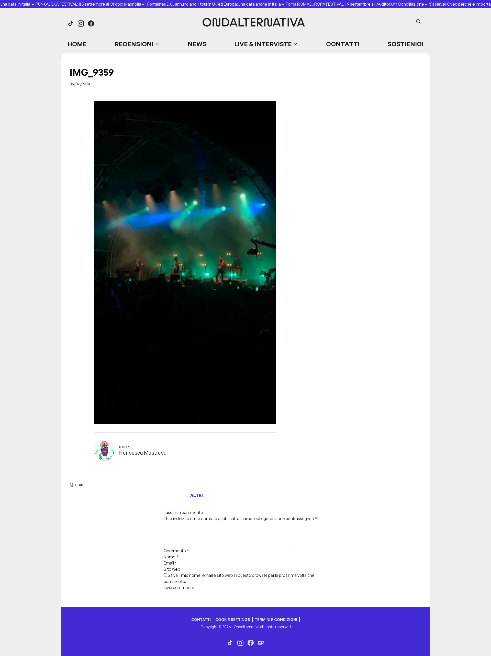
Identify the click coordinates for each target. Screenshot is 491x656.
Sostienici (405, 44)
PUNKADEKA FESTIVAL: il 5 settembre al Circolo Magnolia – (91, 4)
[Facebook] (91, 23)
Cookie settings (232, 619)
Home (77, 44)
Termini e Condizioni (276, 619)
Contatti (343, 44)
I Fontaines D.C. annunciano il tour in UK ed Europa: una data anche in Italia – (215, 4)
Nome (171, 556)
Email (170, 563)
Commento (176, 550)
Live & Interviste (263, 44)
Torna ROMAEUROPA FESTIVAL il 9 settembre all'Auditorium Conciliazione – (357, 4)
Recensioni (134, 44)
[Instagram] (81, 23)
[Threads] (71, 23)
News (197, 44)
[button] (137, 44)
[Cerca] (418, 21)
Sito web (172, 569)
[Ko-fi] (261, 643)
